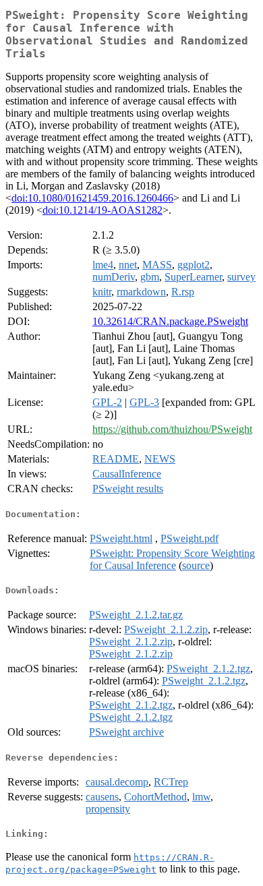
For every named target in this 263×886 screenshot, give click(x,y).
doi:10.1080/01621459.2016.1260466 (92, 198)
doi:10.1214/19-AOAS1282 (102, 210)
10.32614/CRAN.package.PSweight (170, 321)
